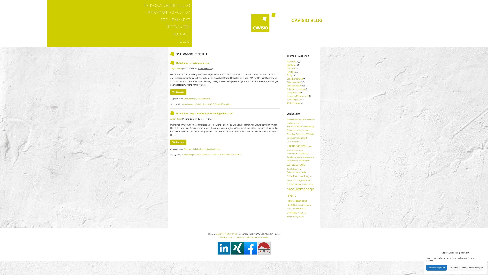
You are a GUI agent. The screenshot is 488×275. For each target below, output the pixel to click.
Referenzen (178, 27)
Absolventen (293, 119)
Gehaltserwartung (292, 160)
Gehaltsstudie (296, 164)
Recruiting (292, 205)
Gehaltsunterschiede (296, 172)
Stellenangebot (294, 99)
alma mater (302, 119)
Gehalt (289, 150)
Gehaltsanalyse (188, 104)
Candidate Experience (296, 134)
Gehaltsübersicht (203, 155)
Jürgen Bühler (303, 180)
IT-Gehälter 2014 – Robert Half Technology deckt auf (204, 113)
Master (298, 184)
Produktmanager (297, 200)
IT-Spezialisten (226, 155)
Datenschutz (226, 237)
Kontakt (181, 34)
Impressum (239, 237)
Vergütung (302, 213)
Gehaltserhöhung (295, 79)
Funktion (291, 72)
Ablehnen (453, 268)
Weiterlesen (179, 91)
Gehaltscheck (304, 154)
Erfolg (310, 146)
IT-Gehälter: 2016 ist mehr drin (192, 63)
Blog (185, 41)
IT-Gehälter (226, 104)
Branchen (300, 130)
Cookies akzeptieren (436, 268)
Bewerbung (291, 130)
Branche (291, 68)
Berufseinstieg (308, 127)
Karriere (290, 184)
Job (294, 180)
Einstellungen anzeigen (472, 268)
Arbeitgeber (311, 119)
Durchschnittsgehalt (297, 138)
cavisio (310, 133)
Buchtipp (306, 130)
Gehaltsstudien (190, 99)
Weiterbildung (293, 103)
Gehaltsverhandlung (296, 89)
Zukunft (301, 216)
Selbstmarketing (304, 205)
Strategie (290, 209)
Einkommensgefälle (293, 141)
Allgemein (188, 149)
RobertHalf (237, 155)
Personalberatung (307, 184)
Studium (297, 208)
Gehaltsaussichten (292, 153)
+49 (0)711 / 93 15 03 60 (226, 234)
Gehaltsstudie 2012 (294, 169)
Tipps (304, 209)
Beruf (298, 123)
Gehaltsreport (304, 160)
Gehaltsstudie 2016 (204, 104)
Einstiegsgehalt (297, 145)
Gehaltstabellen (203, 99)
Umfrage (292, 212)
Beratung (291, 65)
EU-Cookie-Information (257, 237)
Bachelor (291, 123)
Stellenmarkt (175, 20)
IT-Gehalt (216, 104)
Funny (289, 75)
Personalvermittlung (167, 5)
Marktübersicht (294, 92)
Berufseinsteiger (294, 126)
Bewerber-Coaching (169, 12)
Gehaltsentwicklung (294, 157)
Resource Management (298, 96)
